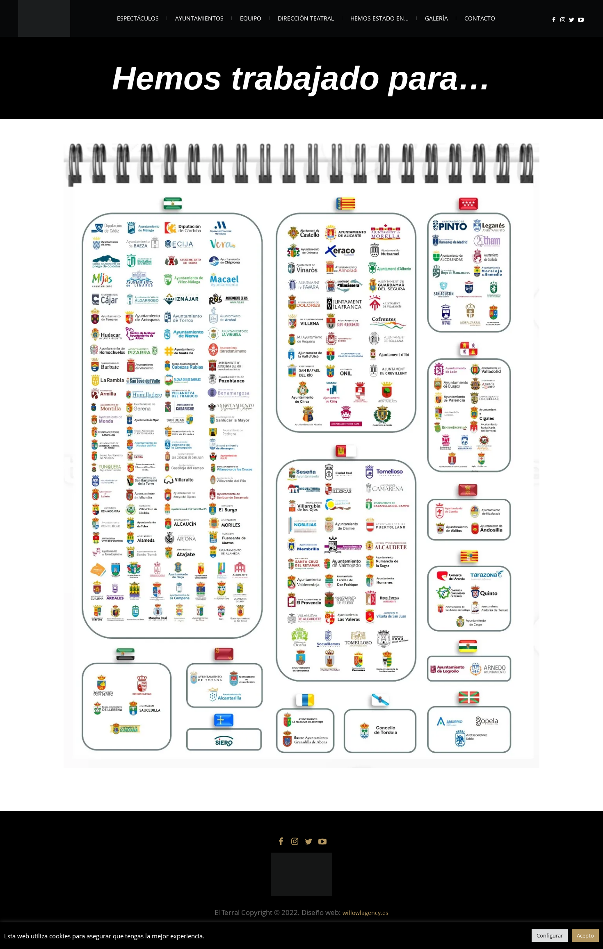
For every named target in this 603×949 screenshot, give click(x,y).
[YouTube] (581, 20)
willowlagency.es (365, 913)
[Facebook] (554, 20)
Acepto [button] (585, 935)
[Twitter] (572, 20)
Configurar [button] (550, 935)
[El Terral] (301, 874)
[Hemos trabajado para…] (301, 456)
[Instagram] (563, 20)
